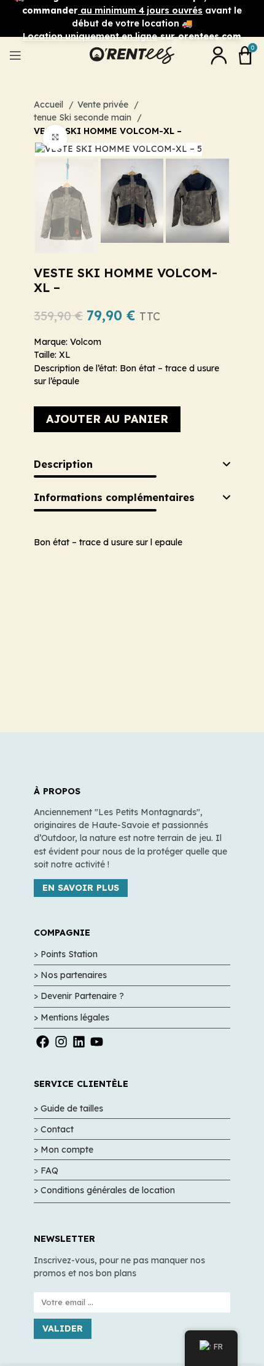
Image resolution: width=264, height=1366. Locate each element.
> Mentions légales (71, 1017)
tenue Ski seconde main (84, 117)
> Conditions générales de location (104, 1190)
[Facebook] (43, 1041)
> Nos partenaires (70, 975)
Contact (57, 1129)
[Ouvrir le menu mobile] (15, 55)
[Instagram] (60, 1041)
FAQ (49, 1170)
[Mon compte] (218, 55)
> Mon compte (63, 1149)
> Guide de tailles (68, 1108)
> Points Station (66, 954)
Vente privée (104, 104)
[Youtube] (97, 1041)
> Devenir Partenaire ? (79, 995)
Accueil (50, 104)
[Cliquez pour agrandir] (55, 137)
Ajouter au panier (107, 419)
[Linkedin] (79, 1041)
